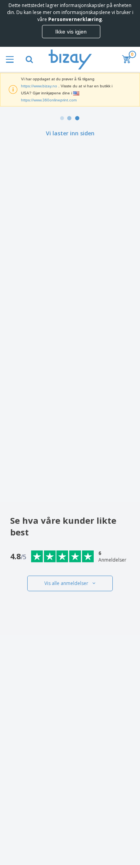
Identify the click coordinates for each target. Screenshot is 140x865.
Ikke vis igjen (71, 31)
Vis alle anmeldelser (66, 583)
